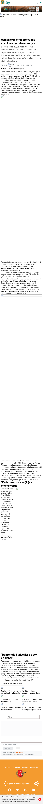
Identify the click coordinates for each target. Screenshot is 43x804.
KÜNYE (25, 794)
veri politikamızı (15, 802)
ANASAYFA (10, 794)
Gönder (7, 748)
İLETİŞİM (19, 794)
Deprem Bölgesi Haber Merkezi (12, 683)
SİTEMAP (32, 794)
